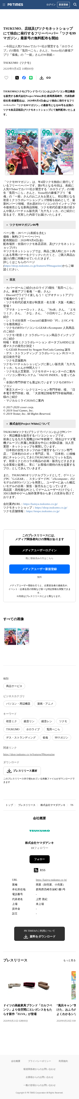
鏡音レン (46, 721)
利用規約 (63, 1061)
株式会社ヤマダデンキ (52, 805)
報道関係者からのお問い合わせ (39, 1069)
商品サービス (14, 686)
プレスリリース (26, 805)
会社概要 (15, 1061)
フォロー (39, 859)
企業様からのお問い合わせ (39, 1077)
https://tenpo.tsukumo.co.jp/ (43, 511)
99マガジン (61, 737)
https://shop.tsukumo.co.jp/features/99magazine (29, 754)
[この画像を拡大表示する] (16, 636)
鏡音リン (29, 721)
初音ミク (11, 721)
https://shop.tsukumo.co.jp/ (51, 507)
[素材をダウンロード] (42, 78)
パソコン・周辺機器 (18, 703)
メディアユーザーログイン (39, 550)
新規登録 (63, 4)
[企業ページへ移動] (40, 832)
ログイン (51, 4)
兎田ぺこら (53, 729)
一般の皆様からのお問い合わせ (39, 1085)
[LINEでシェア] (31, 78)
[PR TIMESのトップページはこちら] (15, 4)
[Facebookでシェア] (24, 78)
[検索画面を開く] (75, 4)
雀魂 (45, 737)
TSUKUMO (12, 729)
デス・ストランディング (21, 737)
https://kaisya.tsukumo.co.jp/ (40, 503)
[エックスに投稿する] (17, 78)
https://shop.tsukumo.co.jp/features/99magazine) (33, 265)
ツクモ (63, 721)
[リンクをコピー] (48, 78)
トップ (9, 805)
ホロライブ (33, 729)
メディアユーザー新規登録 (39, 569)
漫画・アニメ (45, 703)
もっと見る (69, 960)
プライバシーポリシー (39, 1061)
